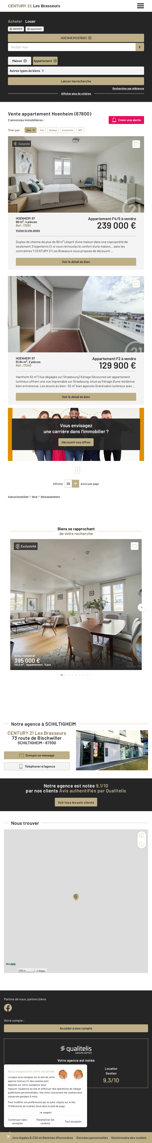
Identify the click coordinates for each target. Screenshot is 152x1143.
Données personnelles (92, 1137)
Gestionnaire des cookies (128, 1137)
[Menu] (140, 5)
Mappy (42, 970)
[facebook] (8, 1008)
